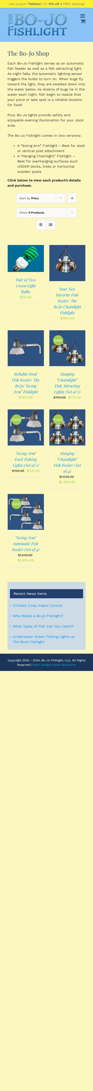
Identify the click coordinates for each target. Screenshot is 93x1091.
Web (36, 665)
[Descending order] (72, 198)
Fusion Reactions (64, 665)
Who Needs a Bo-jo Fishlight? (38, 616)
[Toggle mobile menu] (83, 16)
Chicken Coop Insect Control (37, 605)
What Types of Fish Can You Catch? (43, 626)
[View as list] (51, 225)
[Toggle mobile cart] (83, 21)
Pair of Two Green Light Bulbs (26, 285)
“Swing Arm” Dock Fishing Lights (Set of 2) (26, 459)
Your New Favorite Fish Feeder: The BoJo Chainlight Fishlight (67, 300)
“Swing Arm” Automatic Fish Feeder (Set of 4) (25, 543)
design (45, 665)
